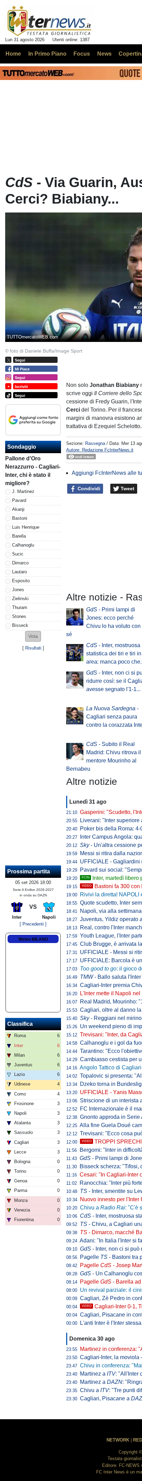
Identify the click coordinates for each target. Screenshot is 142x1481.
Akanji (18, 509)
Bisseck (20, 625)
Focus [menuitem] (81, 54)
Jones (18, 589)
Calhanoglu (23, 545)
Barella (19, 536)
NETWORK (117, 1440)
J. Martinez (23, 491)
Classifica (20, 1024)
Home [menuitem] (13, 54)
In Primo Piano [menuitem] (47, 54)
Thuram (19, 607)
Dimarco (20, 562)
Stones (19, 616)
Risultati (33, 648)
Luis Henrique (25, 527)
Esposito (21, 580)
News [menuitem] (104, 54)
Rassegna (95, 443)
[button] (33, 636)
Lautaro (19, 571)
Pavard (19, 500)
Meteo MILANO (33, 939)
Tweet (126, 488)
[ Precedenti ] (33, 924)
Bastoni (19, 518)
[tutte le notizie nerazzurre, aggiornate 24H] (49, 20)
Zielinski (20, 598)
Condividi (88, 488)
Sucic (17, 553)
